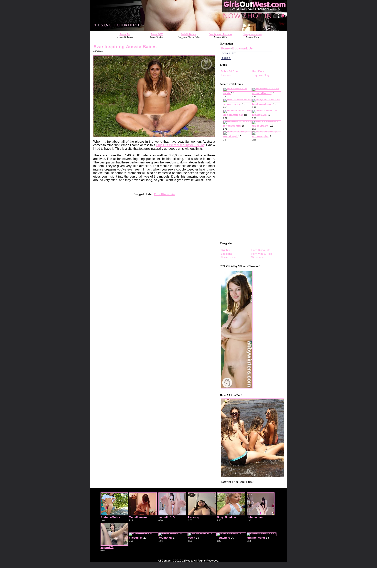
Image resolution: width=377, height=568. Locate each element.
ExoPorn (226, 75)
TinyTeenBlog (260, 75)
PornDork (258, 71)
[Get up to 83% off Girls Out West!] (252, 476)
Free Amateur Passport (220, 34)
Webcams (257, 257)
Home (225, 48)
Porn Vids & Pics (261, 253)
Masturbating (229, 257)
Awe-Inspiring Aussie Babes (124, 46)
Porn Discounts (164, 194)
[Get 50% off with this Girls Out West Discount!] (188, 29)
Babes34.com (230, 71)
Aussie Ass (125, 34)
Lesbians (226, 253)
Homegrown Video (252, 34)
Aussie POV (157, 34)
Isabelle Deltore (188, 34)
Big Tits (225, 250)
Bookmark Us (242, 48)
